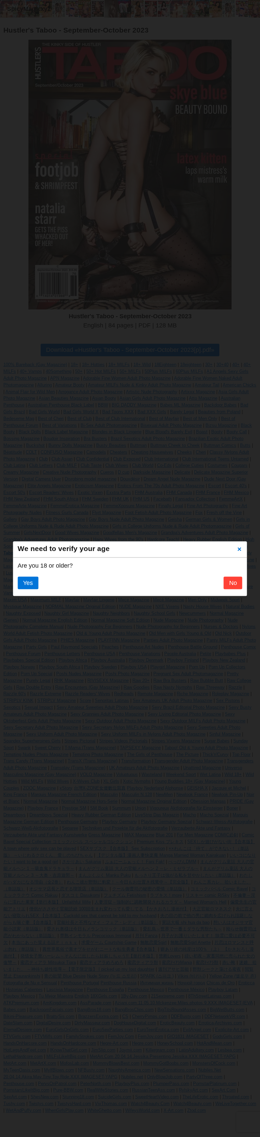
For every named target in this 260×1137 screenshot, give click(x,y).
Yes (28, 583)
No (233, 583)
